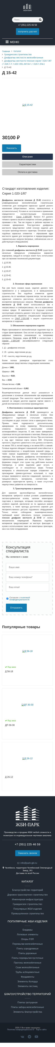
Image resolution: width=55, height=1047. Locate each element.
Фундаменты (27, 977)
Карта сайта (41, 1029)
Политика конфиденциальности (20, 1029)
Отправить (16, 608)
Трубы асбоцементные (27, 972)
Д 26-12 (9, 777)
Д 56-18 (9, 671)
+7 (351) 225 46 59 (27, 25)
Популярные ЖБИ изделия (27, 909)
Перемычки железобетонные (27, 944)
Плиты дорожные (27, 953)
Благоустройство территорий (27, 890)
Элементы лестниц (28, 986)
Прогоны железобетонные (27, 963)
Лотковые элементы (27, 934)
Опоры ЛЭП (27, 939)
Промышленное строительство (27, 913)
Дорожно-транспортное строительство (27, 895)
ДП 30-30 (10, 725)
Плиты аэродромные (27, 949)
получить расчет (27, 31)
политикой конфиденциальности (19, 598)
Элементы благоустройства (27, 1012)
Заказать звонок (27, 853)
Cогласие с (19, 599)
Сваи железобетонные (27, 967)
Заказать (11, 148)
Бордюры (28, 930)
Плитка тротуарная (27, 1002)
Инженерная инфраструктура (27, 899)
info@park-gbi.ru (28, 863)
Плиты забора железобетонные (27, 1007)
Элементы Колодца (27, 981)
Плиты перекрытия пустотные (27, 958)
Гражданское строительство (27, 904)
